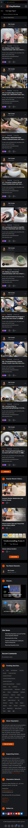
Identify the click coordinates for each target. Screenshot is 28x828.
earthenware (17, 689)
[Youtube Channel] (16, 813)
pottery (4, 700)
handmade (22, 692)
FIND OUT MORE (8, 744)
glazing (9, 692)
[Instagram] (8, 813)
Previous (6, 471)
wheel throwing (18, 708)
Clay (9, 686)
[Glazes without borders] (14, 540)
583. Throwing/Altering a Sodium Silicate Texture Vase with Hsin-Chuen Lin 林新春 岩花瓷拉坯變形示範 (13, 363)
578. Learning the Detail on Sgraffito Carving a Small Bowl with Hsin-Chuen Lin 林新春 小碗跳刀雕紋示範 (14, 228)
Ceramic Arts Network (7, 675)
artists (7, 670)
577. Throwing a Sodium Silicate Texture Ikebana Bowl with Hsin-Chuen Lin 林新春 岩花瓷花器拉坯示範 (13, 184)
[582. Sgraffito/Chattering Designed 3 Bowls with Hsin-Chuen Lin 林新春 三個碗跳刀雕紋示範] (14, 304)
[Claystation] (13, 6)
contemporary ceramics (7, 689)
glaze (4, 692)
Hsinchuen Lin (6, 694)
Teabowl (21, 702)
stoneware (5, 702)
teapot (10, 705)
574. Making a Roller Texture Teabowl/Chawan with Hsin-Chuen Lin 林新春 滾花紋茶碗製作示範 (13, 49)
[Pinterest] (11, 813)
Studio (16, 702)
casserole (21, 670)
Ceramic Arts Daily (12, 673)
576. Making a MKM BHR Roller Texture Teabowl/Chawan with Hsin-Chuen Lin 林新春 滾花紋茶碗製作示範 (13, 139)
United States (22, 705)
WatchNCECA (10, 708)
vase (4, 708)
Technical (9, 46)
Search (24, 621)
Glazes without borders (9, 549)
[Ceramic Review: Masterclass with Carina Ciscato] (14, 489)
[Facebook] (3, 813)
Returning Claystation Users (12, 645)
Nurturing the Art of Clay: (11, 638)
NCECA (11, 697)
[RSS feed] (19, 813)
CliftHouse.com (5, 800)
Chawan (4, 686)
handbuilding (15, 692)
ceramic (4, 673)
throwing (15, 705)
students (11, 702)
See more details (16, 772)
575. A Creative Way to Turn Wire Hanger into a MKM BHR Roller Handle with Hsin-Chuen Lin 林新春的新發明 (14, 94)
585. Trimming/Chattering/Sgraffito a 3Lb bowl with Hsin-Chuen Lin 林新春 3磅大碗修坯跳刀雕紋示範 (13, 452)
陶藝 (13, 711)
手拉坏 (4, 711)
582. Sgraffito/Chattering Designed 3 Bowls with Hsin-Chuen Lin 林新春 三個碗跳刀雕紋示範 (13, 318)
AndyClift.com (5, 798)
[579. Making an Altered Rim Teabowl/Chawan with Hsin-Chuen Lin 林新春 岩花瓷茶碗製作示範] (14, 259)
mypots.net (5, 697)
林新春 (9, 711)
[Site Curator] (4, 25)
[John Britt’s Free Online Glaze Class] (14, 607)
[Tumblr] (14, 813)
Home (2, 10)
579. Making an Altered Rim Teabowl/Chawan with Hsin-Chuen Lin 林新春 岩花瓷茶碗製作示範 (13, 273)
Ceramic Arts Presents (7, 681)
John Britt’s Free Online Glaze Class (12, 611)
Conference (15, 686)
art (3, 670)
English (23, 689)
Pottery (4, 46)
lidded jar (13, 694)
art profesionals (14, 670)
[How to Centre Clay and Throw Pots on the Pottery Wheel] (14, 514)
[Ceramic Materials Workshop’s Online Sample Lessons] (14, 591)
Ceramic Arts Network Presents (9, 678)
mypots (18, 694)
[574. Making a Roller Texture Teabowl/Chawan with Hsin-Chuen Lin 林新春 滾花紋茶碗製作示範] (14, 35)
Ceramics (18, 684)
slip (18, 700)
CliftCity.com (5, 801)
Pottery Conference (12, 700)
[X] (6, 813)
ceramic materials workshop (8, 684)
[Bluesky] (21, 813)
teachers (5, 705)
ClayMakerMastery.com (7, 790)
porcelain (17, 697)
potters (22, 697)
